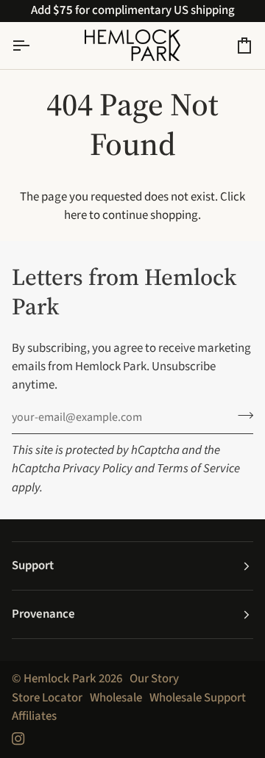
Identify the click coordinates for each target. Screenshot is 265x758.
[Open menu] (34, 45)
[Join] (241, 415)
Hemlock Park (60, 678)
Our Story (154, 678)
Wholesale (116, 698)
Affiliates (34, 716)
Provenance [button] (43, 614)
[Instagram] (18, 739)
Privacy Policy (97, 468)
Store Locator (47, 698)
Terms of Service (198, 468)
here (75, 215)
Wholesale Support (197, 698)
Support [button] (33, 565)
